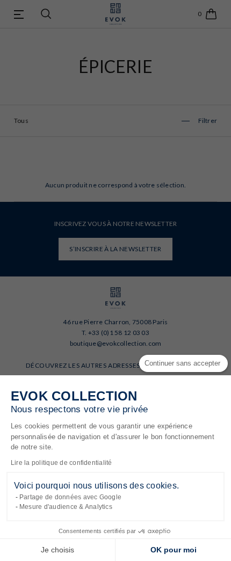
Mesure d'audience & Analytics (65, 507)
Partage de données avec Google (70, 497)
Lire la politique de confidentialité (61, 463)
